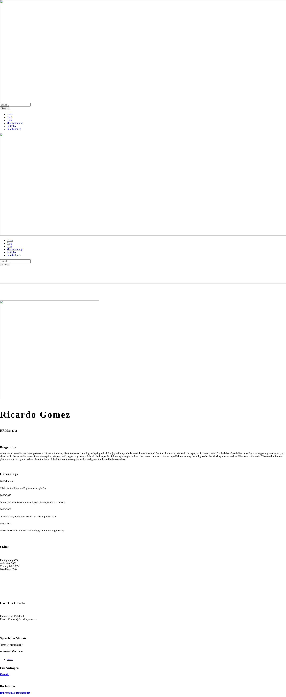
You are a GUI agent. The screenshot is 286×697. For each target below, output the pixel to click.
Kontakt (4, 674)
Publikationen (14, 129)
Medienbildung (15, 123)
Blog (9, 117)
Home (10, 114)
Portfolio (11, 126)
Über (9, 120)
